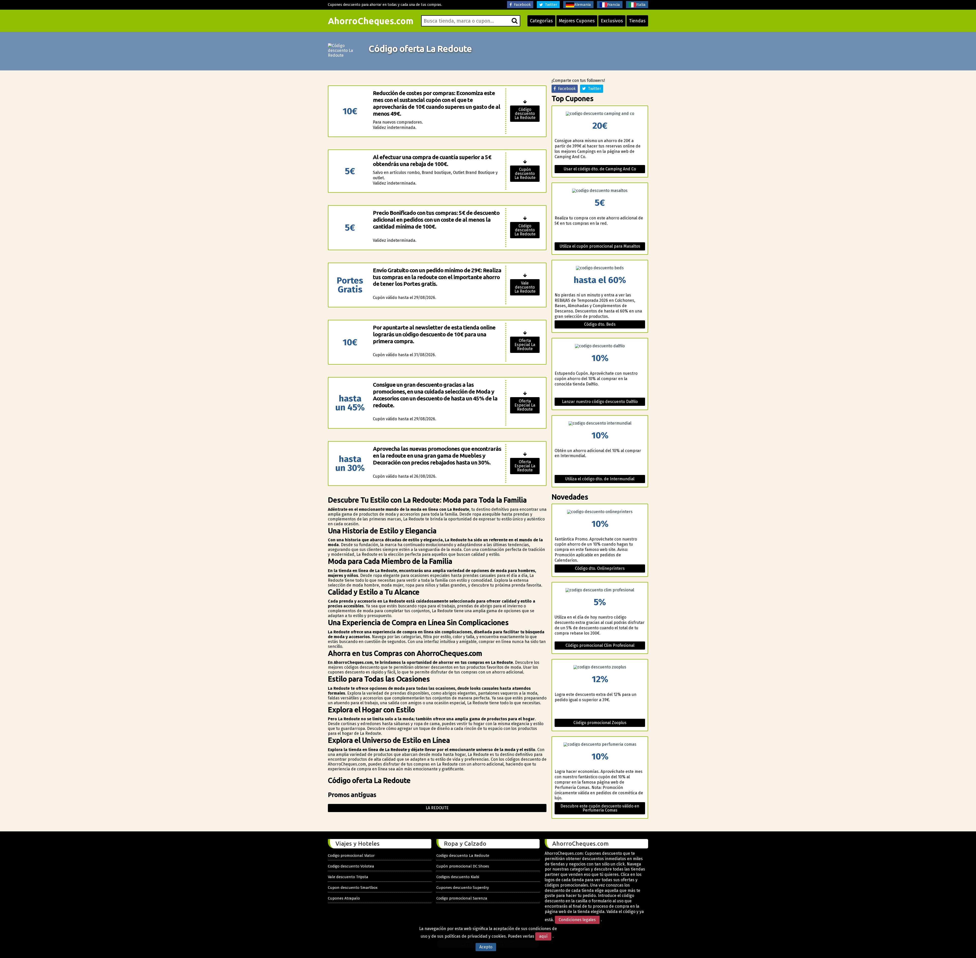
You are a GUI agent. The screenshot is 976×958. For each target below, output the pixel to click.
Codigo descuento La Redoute (462, 855)
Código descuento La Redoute (525, 113)
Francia (613, 4)
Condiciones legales (577, 919)
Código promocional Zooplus (600, 722)
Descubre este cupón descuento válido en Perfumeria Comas (599, 808)
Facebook (521, 4)
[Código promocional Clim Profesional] (600, 590)
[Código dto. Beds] (600, 268)
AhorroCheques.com (371, 21)
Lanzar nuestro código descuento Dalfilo (600, 401)
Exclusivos (612, 21)
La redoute (437, 807)
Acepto (485, 947)
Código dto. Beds (600, 324)
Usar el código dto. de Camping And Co (600, 169)
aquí (543, 936)
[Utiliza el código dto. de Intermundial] (600, 423)
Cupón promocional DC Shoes (462, 866)
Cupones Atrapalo (344, 898)
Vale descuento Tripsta (348, 877)
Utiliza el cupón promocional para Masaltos (600, 246)
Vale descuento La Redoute (525, 287)
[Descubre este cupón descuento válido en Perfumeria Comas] (600, 744)
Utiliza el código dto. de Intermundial (599, 478)
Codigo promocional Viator (351, 855)
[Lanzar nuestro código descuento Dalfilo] (600, 346)
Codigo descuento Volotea (351, 866)
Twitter (550, 4)
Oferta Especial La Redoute (524, 344)
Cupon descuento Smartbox (352, 887)
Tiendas (637, 21)
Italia (641, 4)
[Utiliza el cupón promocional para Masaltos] (600, 191)
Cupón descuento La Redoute (525, 173)
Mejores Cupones (577, 21)
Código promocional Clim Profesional (600, 645)
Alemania (582, 4)
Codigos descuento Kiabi (457, 877)
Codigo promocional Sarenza (461, 898)
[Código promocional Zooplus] (600, 667)
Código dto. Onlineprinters (600, 568)
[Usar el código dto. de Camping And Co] (600, 114)
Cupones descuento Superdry (462, 887)
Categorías (541, 21)
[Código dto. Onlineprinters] (600, 512)
